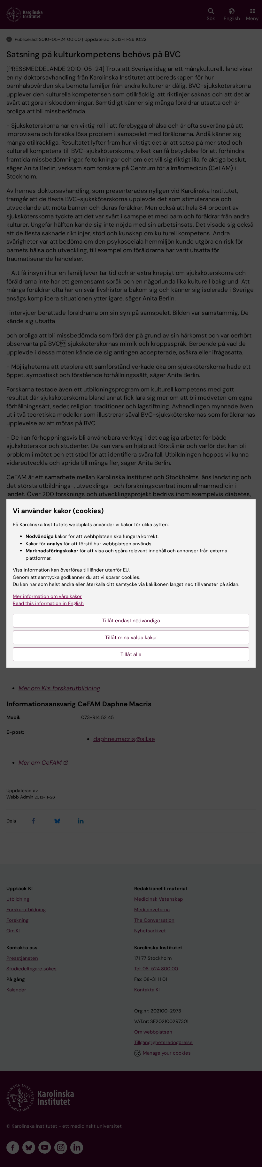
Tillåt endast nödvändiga (131, 620)
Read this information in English (48, 603)
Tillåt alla (131, 654)
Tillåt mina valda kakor (131, 637)
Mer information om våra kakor (47, 596)
